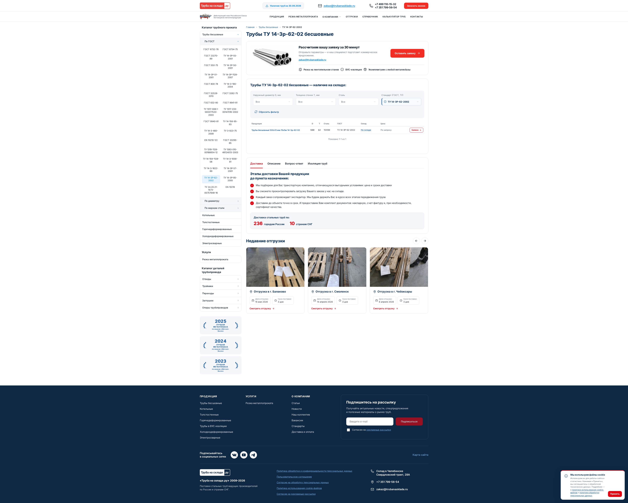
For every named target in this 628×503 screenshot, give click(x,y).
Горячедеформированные (215, 420)
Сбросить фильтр (269, 111)
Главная (250, 27)
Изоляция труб (317, 163)
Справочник (370, 16)
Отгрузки (352, 16)
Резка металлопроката (303, 16)
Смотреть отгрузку (260, 308)
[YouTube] (243, 455)
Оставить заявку (405, 53)
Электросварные (210, 437)
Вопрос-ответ (294, 163)
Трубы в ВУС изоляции (213, 426)
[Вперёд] (424, 240)
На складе (366, 130)
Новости (297, 408)
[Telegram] (253, 455)
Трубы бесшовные (268, 27)
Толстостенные (209, 414)
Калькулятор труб (394, 16)
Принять (615, 493)
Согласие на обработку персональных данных (303, 482)
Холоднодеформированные (216, 431)
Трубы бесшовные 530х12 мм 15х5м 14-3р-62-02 (276, 130)
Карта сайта (420, 454)
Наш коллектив (301, 414)
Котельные (206, 408)
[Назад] (416, 240)
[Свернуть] (238, 34)
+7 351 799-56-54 (386, 7)
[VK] (234, 455)
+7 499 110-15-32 (385, 4)
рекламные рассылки (378, 429)
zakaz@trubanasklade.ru (339, 5)
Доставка (256, 163)
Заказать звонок (416, 5)
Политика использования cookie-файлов (299, 488)
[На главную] (215, 5)
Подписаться (409, 421)
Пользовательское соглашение (294, 476)
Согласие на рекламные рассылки (296, 493)
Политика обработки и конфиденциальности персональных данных (314, 471)
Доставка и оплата (303, 431)
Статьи (296, 403)
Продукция (277, 16)
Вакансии (297, 420)
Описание (273, 163)
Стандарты (298, 426)
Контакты (416, 16)
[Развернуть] (238, 201)
